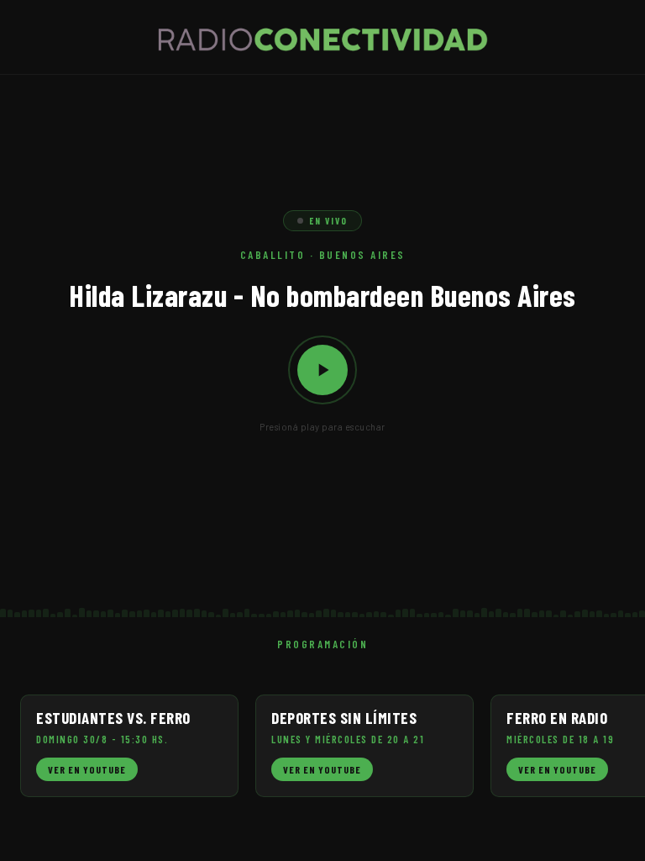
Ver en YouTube (87, 769)
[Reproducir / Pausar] (322, 370)
